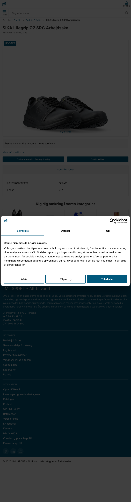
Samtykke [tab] (23, 230)
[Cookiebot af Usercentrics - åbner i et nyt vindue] (112, 220)
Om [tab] (108, 230)
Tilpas (63, 279)
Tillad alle (107, 279)
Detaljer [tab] (65, 230)
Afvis (24, 279)
